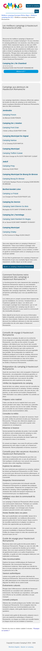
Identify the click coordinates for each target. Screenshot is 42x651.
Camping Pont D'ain (11, 128)
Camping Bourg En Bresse (13, 179)
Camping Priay (9, 166)
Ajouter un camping (33, 6)
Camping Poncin (9, 115)
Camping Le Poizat (10, 194)
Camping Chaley (9, 232)
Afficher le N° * (21, 71)
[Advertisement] (22, 34)
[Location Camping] (13, 5)
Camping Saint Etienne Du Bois (15, 206)
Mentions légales (14, 647)
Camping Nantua (9, 140)
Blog (36, 11)
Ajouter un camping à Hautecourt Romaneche (18, 266)
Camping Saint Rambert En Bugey (17, 219)
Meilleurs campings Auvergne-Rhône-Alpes (15, 15)
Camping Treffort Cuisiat (12, 153)
